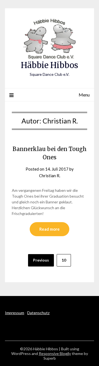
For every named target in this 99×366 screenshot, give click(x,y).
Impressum (14, 312)
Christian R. (49, 175)
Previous (41, 260)
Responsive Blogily (55, 353)
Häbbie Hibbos (49, 65)
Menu (84, 94)
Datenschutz (38, 312)
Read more (49, 229)
